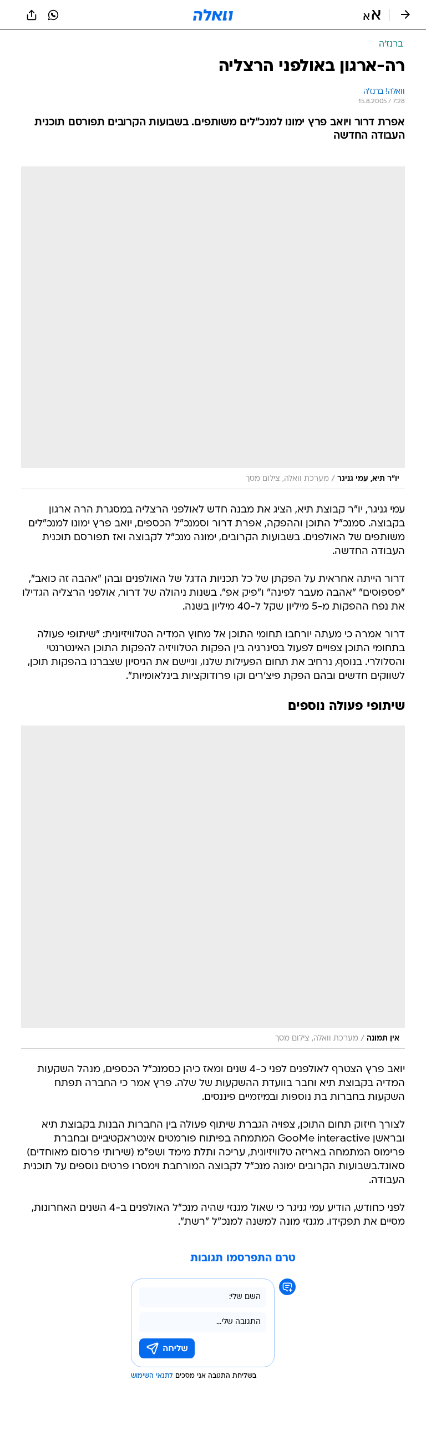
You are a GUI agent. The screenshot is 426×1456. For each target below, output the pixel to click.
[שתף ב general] (32, 15)
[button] (372, 15)
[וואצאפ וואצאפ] (53, 15)
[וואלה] (213, 15)
